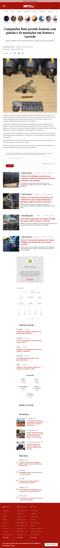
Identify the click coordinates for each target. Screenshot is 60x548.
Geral (6, 11)
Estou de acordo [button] (51, 544)
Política (19, 11)
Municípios (24, 414)
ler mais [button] (12, 545)
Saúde (34, 11)
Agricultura (27, 11)
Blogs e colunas (26, 405)
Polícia (12, 11)
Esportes (50, 11)
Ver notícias (30, 279)
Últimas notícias (26, 325)
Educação (42, 11)
